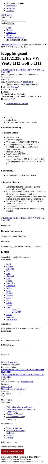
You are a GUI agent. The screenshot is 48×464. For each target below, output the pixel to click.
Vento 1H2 (16, 312)
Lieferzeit (10, 433)
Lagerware (10, 317)
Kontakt (9, 30)
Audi (8, 264)
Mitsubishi (10, 285)
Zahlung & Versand (14, 414)
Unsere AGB (11, 412)
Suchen (11, 23)
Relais (9, 314)
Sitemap (9, 438)
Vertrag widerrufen (14, 428)
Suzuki (9, 302)
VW (13, 99)
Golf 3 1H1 (16, 310)
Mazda (9, 281)
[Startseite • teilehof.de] (6, 15)
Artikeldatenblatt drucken (17, 103)
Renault (9, 295)
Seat (8, 300)
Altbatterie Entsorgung (15, 430)
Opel (8, 290)
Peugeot (9, 293)
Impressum (11, 32)
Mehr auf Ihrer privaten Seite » (14, 389)
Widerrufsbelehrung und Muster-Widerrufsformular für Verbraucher (21, 408)
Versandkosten (27, 82)
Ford (8, 273)
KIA (8, 278)
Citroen (9, 266)
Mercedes (10, 283)
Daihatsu (10, 269)
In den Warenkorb (31, 84)
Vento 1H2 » (6, 386)
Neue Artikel (11, 319)
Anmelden (15, 365)
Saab (8, 298)
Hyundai (10, 276)
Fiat (8, 271)
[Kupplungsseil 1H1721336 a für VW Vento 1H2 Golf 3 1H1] (24, 72)
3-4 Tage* (15, 87)
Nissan (9, 288)
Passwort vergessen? (9, 362)
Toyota (9, 305)
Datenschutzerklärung (15, 416)
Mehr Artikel (6, 400)
